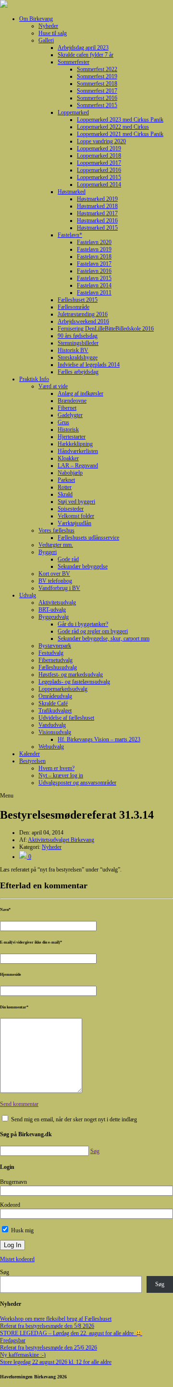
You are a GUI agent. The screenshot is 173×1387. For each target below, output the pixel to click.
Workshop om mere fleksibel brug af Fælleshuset (55, 1318)
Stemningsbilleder (78, 343)
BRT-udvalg (52, 609)
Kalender (29, 753)
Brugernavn (13, 1181)
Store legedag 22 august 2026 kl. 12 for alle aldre (55, 1362)
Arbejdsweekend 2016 (83, 321)
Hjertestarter (72, 436)
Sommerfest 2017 (97, 90)
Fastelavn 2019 (94, 249)
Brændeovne (72, 400)
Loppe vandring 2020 (101, 141)
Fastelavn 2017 (94, 263)
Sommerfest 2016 (97, 98)
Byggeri (47, 552)
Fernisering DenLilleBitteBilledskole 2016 (106, 328)
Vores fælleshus (56, 530)
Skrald (65, 494)
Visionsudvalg (54, 732)
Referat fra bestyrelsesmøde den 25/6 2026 (48, 1347)
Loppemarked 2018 (99, 155)
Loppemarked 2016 (99, 170)
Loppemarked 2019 (99, 148)
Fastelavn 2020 (94, 242)
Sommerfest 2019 (97, 76)
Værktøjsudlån (74, 523)
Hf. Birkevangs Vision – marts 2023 (99, 739)
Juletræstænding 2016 (83, 314)
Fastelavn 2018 (94, 256)
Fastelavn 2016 (94, 271)
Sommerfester (73, 62)
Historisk (68, 429)
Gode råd (68, 559)
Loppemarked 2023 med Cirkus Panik (120, 119)
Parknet (66, 480)
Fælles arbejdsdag (78, 371)
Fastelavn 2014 (94, 285)
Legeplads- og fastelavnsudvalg (74, 681)
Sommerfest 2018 (97, 83)
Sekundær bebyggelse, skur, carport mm (103, 638)
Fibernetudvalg (55, 660)
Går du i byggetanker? (83, 624)
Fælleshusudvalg (57, 667)
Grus (63, 422)
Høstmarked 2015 (97, 227)
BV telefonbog (55, 580)
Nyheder (48, 26)
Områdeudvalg (55, 696)
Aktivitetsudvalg (57, 602)
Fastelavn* (70, 235)
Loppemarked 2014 (99, 184)
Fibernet (67, 408)
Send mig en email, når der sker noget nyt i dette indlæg (74, 1119)
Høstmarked (72, 191)
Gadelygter (70, 415)
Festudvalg (50, 653)
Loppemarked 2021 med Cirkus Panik (120, 134)
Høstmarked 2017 (97, 213)
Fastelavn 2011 (94, 292)
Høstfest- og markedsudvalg (70, 674)
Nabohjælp (70, 472)
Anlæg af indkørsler (80, 393)
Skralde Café (53, 703)
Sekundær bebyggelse (83, 566)
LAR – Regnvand (78, 465)
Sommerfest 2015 (97, 105)
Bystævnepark (54, 645)
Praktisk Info (34, 379)
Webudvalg (51, 746)
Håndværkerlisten (78, 451)
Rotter (65, 487)
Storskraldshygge (78, 357)
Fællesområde (73, 307)
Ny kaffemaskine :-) (23, 1354)
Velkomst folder (76, 516)
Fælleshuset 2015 (78, 299)
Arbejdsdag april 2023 (83, 47)
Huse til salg (52, 33)
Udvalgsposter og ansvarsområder (77, 782)
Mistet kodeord (17, 1259)
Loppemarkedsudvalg (62, 689)
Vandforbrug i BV (59, 588)
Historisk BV (73, 350)
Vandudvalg (52, 725)
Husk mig (22, 1230)
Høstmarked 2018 (97, 206)
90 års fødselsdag (78, 335)
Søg (4, 1272)
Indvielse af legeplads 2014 (89, 364)
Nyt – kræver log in (60, 775)
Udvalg (27, 595)
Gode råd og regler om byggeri (93, 631)
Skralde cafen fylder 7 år (85, 54)
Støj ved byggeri (76, 501)
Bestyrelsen (32, 761)
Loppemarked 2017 (99, 163)
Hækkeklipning (75, 444)
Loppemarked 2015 (99, 177)
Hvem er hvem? (56, 768)
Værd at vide (53, 386)
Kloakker (68, 458)
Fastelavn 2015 (94, 278)
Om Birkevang (36, 18)
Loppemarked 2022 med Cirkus (113, 126)
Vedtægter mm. (55, 544)
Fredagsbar (12, 1340)
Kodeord (10, 1205)
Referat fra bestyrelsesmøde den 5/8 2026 (47, 1326)
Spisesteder (71, 508)
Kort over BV (54, 573)
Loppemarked (73, 112)
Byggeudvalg (53, 617)
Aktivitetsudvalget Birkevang (61, 839)
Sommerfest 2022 (97, 69)
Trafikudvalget (55, 710)
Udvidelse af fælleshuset (66, 717)
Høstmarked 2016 (97, 220)
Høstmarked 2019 (97, 199)
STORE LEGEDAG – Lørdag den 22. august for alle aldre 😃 (71, 1333)
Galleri (46, 40)
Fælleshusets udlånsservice (88, 537)
